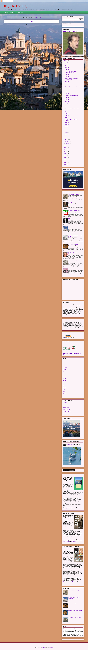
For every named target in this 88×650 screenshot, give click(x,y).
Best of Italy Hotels (67, 411)
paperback (65, 508)
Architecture (65, 362)
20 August (67, 81)
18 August (67, 84)
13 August (67, 99)
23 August (67, 69)
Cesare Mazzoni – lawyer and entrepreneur (71, 79)
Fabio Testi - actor (69, 128)
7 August (67, 113)
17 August (67, 89)
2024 (65, 147)
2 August (67, 126)
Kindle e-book (66, 541)
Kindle (70, 508)
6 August (67, 115)
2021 (65, 153)
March (66, 139)
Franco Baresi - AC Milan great (70, 31)
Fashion (64, 369)
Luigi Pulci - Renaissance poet (71, 95)
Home (6, 12)
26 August (67, 63)
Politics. (64, 387)
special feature (70, 444)
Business (65, 367)
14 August (67, 97)
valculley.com (65, 413)
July (66, 132)
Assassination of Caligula (73, 194)
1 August (67, 129)
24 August (67, 67)
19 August (67, 83)
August (67, 62)
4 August (67, 122)
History (64, 378)
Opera (64, 384)
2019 (65, 157)
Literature (65, 380)
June (66, 134)
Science (64, 393)
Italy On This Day (16, 6)
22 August (67, 74)
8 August (67, 111)
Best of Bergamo (66, 402)
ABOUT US (12, 12)
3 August (67, 124)
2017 (65, 160)
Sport (64, 395)
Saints (64, 391)
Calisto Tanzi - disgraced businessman (73, 253)
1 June (69, 218)
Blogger (51, 647)
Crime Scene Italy (66, 409)
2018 (65, 159)
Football (64, 376)
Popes (64, 389)
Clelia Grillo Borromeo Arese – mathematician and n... (71, 72)
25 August (67, 65)
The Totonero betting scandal (74, 269)
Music (64, 382)
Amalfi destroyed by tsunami (74, 617)
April (66, 137)
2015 (65, 164)
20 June (70, 202)
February (67, 141)
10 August (67, 104)
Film (63, 371)
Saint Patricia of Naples (73, 244)
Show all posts (37, 17)
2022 (65, 151)
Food (64, 373)
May (66, 136)
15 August (67, 93)
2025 (65, 145)
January (67, 143)
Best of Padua (66, 407)
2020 (65, 155)
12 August (67, 101)
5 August (67, 117)
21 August (67, 76)
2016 (65, 162)
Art (63, 365)
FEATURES (20, 12)
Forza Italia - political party (74, 210)
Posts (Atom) (34, 24)
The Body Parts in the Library (69, 581)
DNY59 (43, 647)
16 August (67, 91)
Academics (65, 360)
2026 (65, 60)
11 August (67, 103)
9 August (67, 106)
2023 (65, 149)
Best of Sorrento (66, 405)
